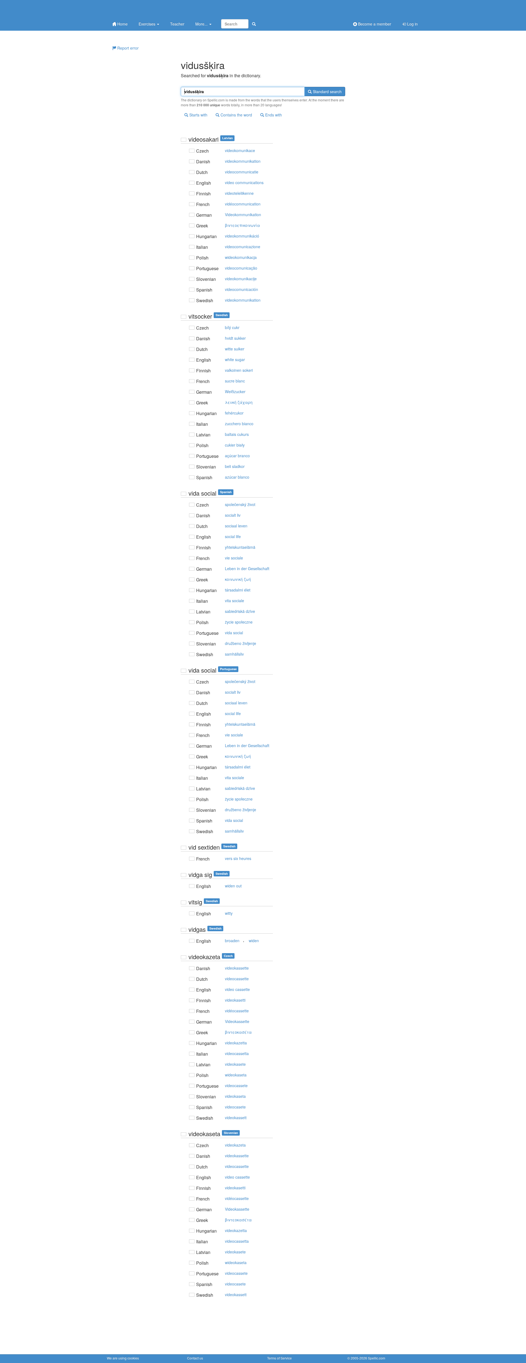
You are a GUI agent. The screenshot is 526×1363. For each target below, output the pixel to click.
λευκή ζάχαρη (239, 402)
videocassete (236, 1085)
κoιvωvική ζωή (238, 579)
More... (202, 24)
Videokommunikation (243, 214)
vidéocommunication (243, 204)
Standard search (327, 91)
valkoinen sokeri (239, 370)
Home (122, 24)
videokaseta (235, 1096)
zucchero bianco (239, 423)
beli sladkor (235, 466)
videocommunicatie (241, 172)
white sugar (235, 359)
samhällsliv (234, 654)
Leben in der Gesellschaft (247, 568)
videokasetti (235, 1000)
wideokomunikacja (241, 257)
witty (229, 913)
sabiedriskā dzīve (240, 611)
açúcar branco (237, 455)
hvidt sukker (235, 338)
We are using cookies (123, 1358)
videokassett (236, 1117)
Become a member (374, 24)
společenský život (240, 504)
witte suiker (234, 349)
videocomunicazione (242, 246)
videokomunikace (240, 150)
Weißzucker (235, 391)
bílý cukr (232, 327)
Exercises (147, 24)
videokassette (237, 968)
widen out (233, 885)
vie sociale (234, 558)
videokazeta (235, 1145)
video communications (244, 182)
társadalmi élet (237, 590)
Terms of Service (279, 1358)
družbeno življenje (240, 643)
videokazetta (236, 1042)
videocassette (237, 978)
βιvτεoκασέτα (238, 1032)
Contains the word (235, 115)
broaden (232, 940)
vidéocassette (237, 1010)
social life (233, 536)
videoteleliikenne (239, 193)
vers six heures (238, 858)
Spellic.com (376, 1358)
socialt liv (233, 515)
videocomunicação (241, 268)
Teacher (177, 24)
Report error (127, 48)
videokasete (235, 1064)
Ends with (273, 115)
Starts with (197, 115)
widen (254, 940)
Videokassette (237, 1021)
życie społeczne (239, 622)
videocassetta (237, 1053)
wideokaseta (236, 1075)
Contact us (195, 1358)
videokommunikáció (242, 236)
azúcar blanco (237, 477)
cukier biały (235, 445)
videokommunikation (243, 161)
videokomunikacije (241, 278)
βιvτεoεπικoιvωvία (242, 225)
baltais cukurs (237, 434)
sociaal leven (236, 525)
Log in (412, 24)
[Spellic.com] (135, 8)
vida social (234, 632)
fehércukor (234, 413)
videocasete (235, 1107)
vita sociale (234, 600)
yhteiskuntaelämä (240, 547)
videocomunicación (241, 289)
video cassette (237, 989)
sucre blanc (235, 381)
